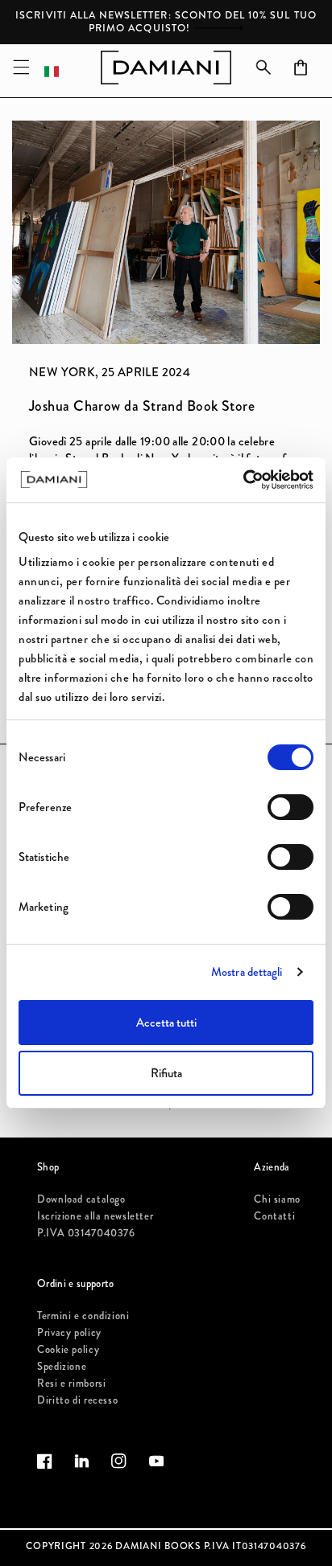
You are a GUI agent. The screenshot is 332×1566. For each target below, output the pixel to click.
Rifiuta (166, 1073)
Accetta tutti (166, 1022)
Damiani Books (158, 1546)
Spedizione (61, 1366)
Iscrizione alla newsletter (95, 1216)
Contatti (274, 1216)
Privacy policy (69, 1333)
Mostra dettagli (247, 972)
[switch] (290, 807)
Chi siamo (277, 1199)
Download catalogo (81, 1199)
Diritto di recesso (77, 1400)
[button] (20, 67)
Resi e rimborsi (71, 1383)
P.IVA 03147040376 (86, 1233)
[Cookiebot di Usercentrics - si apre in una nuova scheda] (242, 479)
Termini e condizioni (83, 1316)
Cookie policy (68, 1350)
